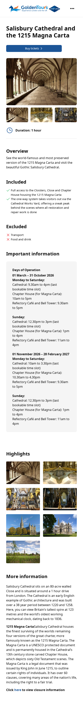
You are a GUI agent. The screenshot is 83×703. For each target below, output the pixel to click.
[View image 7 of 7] (23, 552)
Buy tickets (32, 48)
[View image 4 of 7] (60, 499)
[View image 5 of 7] (23, 526)
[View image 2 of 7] (41, 115)
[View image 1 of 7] (17, 115)
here (17, 690)
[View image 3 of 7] (23, 499)
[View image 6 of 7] (60, 526)
